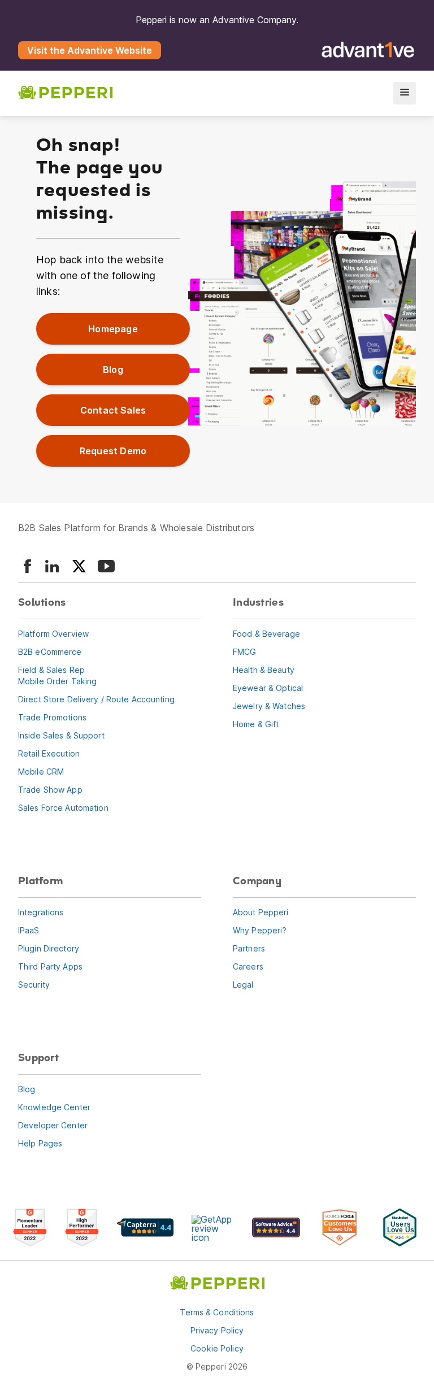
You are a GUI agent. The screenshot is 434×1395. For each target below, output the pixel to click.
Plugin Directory (48, 948)
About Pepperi (261, 912)
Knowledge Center (54, 1107)
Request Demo (113, 451)
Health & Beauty (263, 670)
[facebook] (27, 566)
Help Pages (40, 1143)
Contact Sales (113, 410)
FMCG (244, 652)
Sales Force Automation (63, 807)
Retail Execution (49, 753)
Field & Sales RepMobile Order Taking (57, 675)
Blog (113, 369)
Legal (243, 984)
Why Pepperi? (260, 930)
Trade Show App (50, 789)
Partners (249, 948)
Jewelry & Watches (269, 706)
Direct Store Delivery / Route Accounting (96, 699)
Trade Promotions (52, 717)
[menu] (404, 93)
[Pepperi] (65, 93)
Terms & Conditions (217, 1312)
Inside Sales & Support (61, 735)
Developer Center (53, 1125)
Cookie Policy (217, 1348)
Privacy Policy (217, 1330)
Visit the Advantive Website (89, 50)
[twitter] (79, 566)
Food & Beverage (266, 633)
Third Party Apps (50, 966)
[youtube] (106, 566)
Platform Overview (53, 633)
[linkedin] (52, 566)
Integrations (40, 912)
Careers (248, 966)
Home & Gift (256, 724)
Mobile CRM (41, 771)
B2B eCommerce (50, 652)
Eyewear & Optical (268, 688)
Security (34, 984)
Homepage (112, 328)
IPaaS (29, 930)
